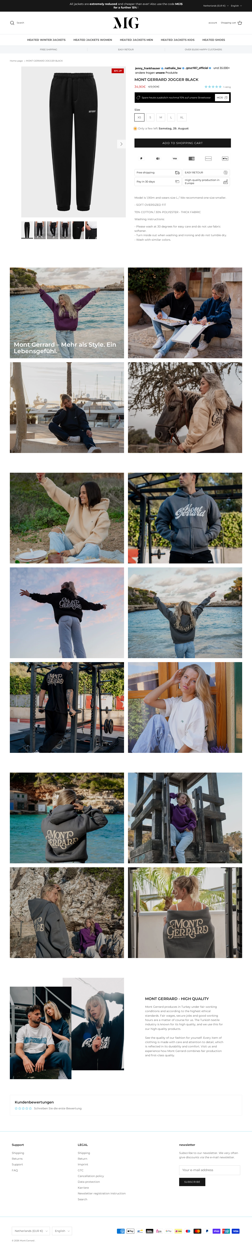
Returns (17, 1158)
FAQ (15, 1170)
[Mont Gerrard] (126, 23)
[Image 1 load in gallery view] (73, 141)
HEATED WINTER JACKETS (46, 40)
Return (82, 1158)
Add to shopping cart (182, 143)
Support (17, 1164)
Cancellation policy (91, 1176)
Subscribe (192, 1181)
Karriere (83, 1187)
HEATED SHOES (213, 40)
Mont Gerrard (27, 1240)
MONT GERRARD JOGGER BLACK (44, 61)
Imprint (83, 1164)
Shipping (18, 1153)
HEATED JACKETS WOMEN (92, 40)
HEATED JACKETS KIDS (178, 40)
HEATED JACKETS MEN (136, 40)
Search (82, 1199)
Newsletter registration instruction (102, 1193)
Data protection (89, 1182)
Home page (16, 61)
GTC (80, 1170)
